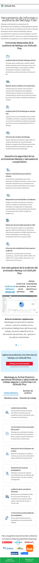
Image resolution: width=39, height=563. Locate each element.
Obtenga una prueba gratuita (19, 363)
